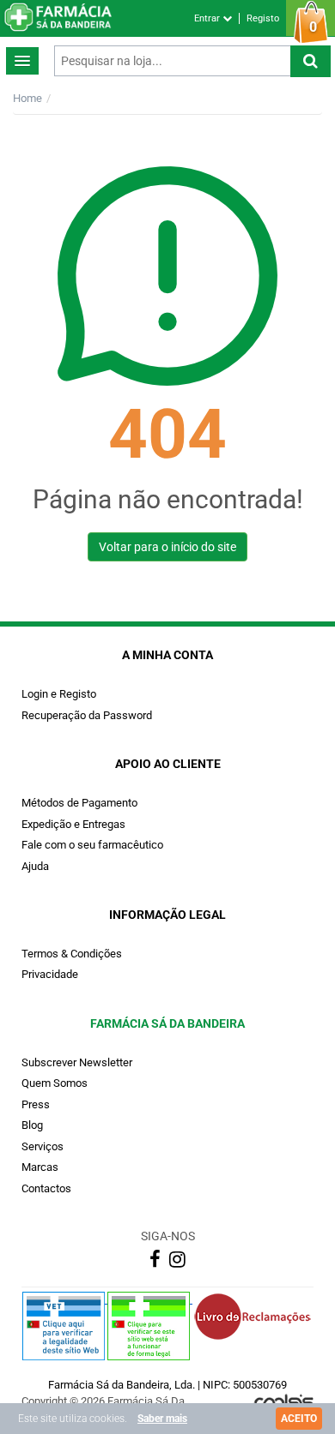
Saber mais (162, 1419)
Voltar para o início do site (167, 547)
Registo (263, 18)
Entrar (208, 18)
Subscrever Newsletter (76, 1062)
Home (27, 98)
